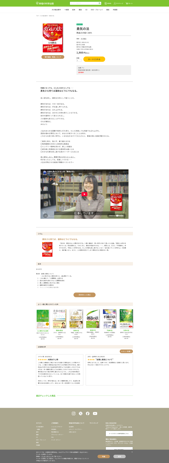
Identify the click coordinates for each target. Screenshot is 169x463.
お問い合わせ (72, 432)
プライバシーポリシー (57, 434)
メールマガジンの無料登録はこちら (119, 433)
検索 (99, 3)
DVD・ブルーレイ (97, 10)
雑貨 (107, 10)
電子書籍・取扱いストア (53, 57)
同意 (103, 456)
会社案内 (71, 427)
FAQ (52, 437)
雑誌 (80, 10)
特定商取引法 (55, 432)
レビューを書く (126, 351)
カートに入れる (94, 59)
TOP (37, 16)
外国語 (115, 10)
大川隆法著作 (56, 10)
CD (86, 10)
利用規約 (53, 429)
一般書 (66, 10)
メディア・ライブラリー (75, 429)
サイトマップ (94, 423)
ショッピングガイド (56, 427)
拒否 (119, 456)
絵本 (73, 10)
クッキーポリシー (56, 440)
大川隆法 (83, 39)
